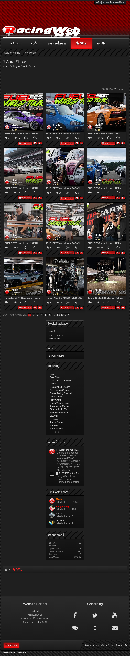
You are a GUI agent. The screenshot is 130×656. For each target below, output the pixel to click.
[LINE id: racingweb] (75, 627)
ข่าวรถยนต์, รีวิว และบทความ (35, 618)
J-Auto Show (17, 128)
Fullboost (54, 419)
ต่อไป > (65, 314)
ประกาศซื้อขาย (57, 43)
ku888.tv (60, 520)
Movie (53, 383)
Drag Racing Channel (60, 390)
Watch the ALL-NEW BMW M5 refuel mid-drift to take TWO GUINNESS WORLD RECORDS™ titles (69, 450)
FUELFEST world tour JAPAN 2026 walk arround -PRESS (78, 133)
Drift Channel (56, 396)
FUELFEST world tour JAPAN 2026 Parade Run (31, 188)
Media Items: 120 (66, 509)
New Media (54, 338)
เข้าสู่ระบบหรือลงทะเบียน (110, 2)
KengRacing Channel (60, 406)
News (52, 374)
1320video (55, 416)
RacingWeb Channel (59, 403)
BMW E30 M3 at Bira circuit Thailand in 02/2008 (69, 473)
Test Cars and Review (60, 380)
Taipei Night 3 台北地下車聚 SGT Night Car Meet (73, 298)
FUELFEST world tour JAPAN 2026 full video (30, 133)
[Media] (52, 452)
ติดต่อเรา (89, 645)
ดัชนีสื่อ (52, 331)
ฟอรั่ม (34, 43)
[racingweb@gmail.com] (115, 627)
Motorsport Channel (61, 387)
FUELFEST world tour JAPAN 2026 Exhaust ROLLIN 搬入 (78, 188)
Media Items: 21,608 (68, 502)
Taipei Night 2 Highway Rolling (105, 298)
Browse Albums (56, 355)
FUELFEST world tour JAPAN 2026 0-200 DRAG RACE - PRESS (81, 243)
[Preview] (40, 142)
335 (58, 314)
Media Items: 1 (65, 523)
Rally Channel (56, 400)
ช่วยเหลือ (99, 645)
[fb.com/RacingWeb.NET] (75, 615)
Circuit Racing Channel (61, 393)
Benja (59, 513)
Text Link (35, 611)
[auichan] (52, 475)
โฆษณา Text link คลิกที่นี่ (35, 622)
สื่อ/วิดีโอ (81, 43)
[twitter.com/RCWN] (95, 615)
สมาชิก (101, 43)
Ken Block (55, 425)
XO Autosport (56, 428)
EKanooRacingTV (58, 409)
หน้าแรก (15, 43)
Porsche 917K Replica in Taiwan (23, 298)
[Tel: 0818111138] (95, 627)
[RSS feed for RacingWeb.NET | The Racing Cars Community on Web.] (126, 641)
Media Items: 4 (65, 516)
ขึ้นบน (119, 645)
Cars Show (55, 377)
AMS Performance (59, 412)
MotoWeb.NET (35, 615)
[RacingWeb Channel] (115, 615)
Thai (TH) (10, 645)
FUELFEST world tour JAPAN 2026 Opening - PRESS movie (38, 243)
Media (15, 125)
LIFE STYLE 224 (58, 432)
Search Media (56, 335)
